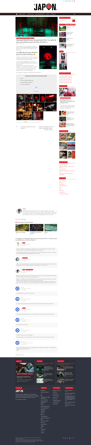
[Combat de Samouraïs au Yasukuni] (36, 224)
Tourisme (42, 430)
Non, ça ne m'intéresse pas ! (25, 84)
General (42, 404)
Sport (42, 427)
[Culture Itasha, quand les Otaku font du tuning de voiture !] (40, 373)
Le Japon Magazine (24, 373)
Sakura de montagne (20, 232)
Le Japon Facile (55, 397)
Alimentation (43, 390)
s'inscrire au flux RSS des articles (20, 439)
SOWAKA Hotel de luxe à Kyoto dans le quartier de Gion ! (69, 367)
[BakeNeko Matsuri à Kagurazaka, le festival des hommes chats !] (67, 88)
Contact (47, 14)
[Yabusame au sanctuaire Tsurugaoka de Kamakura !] (62, 117)
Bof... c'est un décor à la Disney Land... (27, 80)
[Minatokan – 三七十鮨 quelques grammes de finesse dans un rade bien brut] (60, 372)
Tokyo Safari (51, 214)
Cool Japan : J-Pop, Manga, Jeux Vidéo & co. (23, 38)
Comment (73, 24)
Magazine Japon (62, 184)
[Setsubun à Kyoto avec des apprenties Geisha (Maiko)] (62, 111)
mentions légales (29, 441)
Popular (62, 24)
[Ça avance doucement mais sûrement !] (63, 43)
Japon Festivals (55, 393)
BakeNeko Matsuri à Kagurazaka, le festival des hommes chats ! (67, 101)
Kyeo (22, 438)
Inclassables (43, 411)
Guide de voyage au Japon (45, 406)
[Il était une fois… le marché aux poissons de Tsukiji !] (60, 378)
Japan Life (32, 38)
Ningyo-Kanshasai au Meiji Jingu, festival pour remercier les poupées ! (71, 124)
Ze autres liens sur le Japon (63, 193)
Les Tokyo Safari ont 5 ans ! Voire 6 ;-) (28, 127)
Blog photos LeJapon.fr (57, 390)
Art (41, 393)
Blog (41, 395)
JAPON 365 (61, 182)
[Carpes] (51, 224)
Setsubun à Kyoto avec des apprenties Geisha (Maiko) (70, 112)
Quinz (60, 187)
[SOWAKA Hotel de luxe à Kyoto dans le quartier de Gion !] (60, 366)
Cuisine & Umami (30, 14)
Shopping (42, 425)
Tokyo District (30, 373)
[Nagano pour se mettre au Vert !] (63, 26)
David (18, 43)
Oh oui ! (21, 78)
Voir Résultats (36, 91)
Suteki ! (60, 189)
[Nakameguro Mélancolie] (25, 363)
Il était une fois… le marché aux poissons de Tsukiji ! (69, 380)
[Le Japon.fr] (16, 14)
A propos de (53, 14)
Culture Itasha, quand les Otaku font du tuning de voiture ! (48, 374)
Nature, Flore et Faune (45, 420)
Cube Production (38, 437)
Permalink (24, 245)
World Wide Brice (62, 192)
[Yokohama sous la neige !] (63, 37)
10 (67, 120)
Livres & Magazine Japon (39, 14)
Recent (68, 24)
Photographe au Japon (63, 185)
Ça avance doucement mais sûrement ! (70, 45)
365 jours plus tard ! (62, 169)
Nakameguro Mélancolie (68, 75)
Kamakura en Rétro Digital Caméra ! (70, 33)
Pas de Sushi (43, 422)
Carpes (46, 232)
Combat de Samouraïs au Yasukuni (36, 233)
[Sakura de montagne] (22, 224)
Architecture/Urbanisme (45, 392)
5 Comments (69, 34)
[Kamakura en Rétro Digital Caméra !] (63, 31)
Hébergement (43, 409)
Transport (42, 432)
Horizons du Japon (62, 180)
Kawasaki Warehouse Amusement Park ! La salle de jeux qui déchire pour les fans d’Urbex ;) (48, 368)
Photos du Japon (56, 402)
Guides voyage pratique (45, 407)
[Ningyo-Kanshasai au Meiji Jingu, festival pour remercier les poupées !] (62, 123)
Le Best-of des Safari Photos (70, 404)
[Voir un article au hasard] (74, 14)
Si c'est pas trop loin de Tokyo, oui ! (26, 82)
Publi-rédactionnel (44, 424)
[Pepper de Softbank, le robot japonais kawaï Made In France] (40, 378)
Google (33, 441)
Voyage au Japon (21, 14)
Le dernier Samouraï (68, 390)
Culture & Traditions (44, 400)
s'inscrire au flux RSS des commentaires (34, 439)
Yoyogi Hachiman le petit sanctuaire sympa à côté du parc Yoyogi (45, 128)
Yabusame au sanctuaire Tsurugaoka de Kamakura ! (70, 118)
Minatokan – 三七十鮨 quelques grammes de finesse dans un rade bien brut (69, 374)
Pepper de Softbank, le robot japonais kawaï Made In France (48, 380)
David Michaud (32, 440)
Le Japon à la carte (56, 395)
